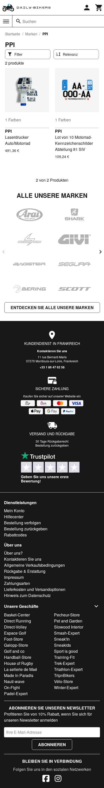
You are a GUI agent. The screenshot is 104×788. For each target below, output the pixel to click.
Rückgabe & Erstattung (24, 571)
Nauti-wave (14, 681)
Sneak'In (62, 639)
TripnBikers (64, 675)
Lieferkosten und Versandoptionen (34, 589)
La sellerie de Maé (20, 669)
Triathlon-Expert (68, 669)
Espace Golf (15, 633)
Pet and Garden (68, 621)
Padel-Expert (16, 693)
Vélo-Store (63, 681)
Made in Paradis (18, 675)
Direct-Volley (15, 627)
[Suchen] (18, 21)
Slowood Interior (68, 627)
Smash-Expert (67, 633)
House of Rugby (18, 663)
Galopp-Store (16, 645)
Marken (31, 33)
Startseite (12, 33)
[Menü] (6, 21)
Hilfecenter (13, 517)
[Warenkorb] (99, 8)
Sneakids (62, 645)
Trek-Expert (64, 663)
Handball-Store (17, 657)
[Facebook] (46, 779)
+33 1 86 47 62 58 (52, 367)
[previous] (3, 251)
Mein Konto (14, 510)
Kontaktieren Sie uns (52, 351)
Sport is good (66, 651)
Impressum (14, 577)
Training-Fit (64, 657)
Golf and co (14, 651)
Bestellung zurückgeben (52, 445)
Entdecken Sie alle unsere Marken (52, 307)
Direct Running (17, 621)
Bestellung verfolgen (22, 523)
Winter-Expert (66, 687)
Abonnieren (52, 744)
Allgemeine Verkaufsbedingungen (34, 565)
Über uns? (13, 553)
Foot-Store (13, 639)
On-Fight (12, 687)
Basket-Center (17, 615)
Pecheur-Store (67, 615)
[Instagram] (58, 779)
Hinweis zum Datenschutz (27, 595)
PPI (8, 131)
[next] (100, 251)
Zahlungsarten (17, 583)
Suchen (29, 21)
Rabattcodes (15, 535)
